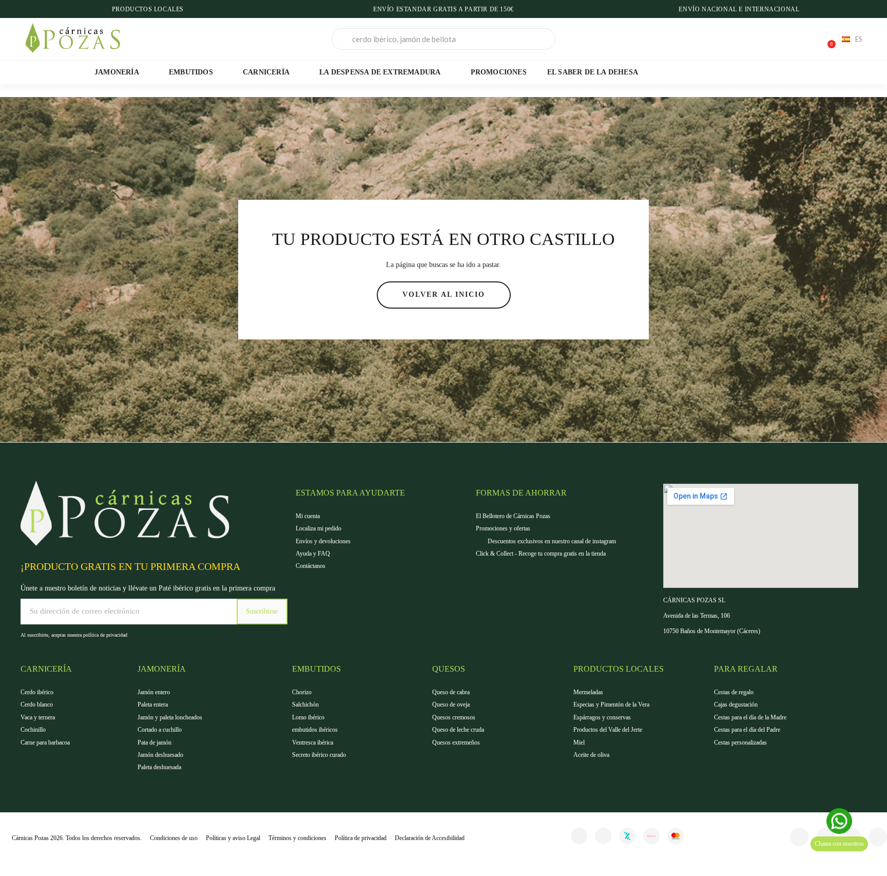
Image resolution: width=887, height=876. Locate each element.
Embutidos (191, 72)
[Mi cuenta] (791, 40)
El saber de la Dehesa (592, 72)
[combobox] (443, 39)
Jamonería (116, 72)
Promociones (499, 72)
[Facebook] (799, 837)
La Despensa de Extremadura (379, 72)
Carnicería (266, 72)
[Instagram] (603, 836)
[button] (827, 39)
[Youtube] (878, 837)
